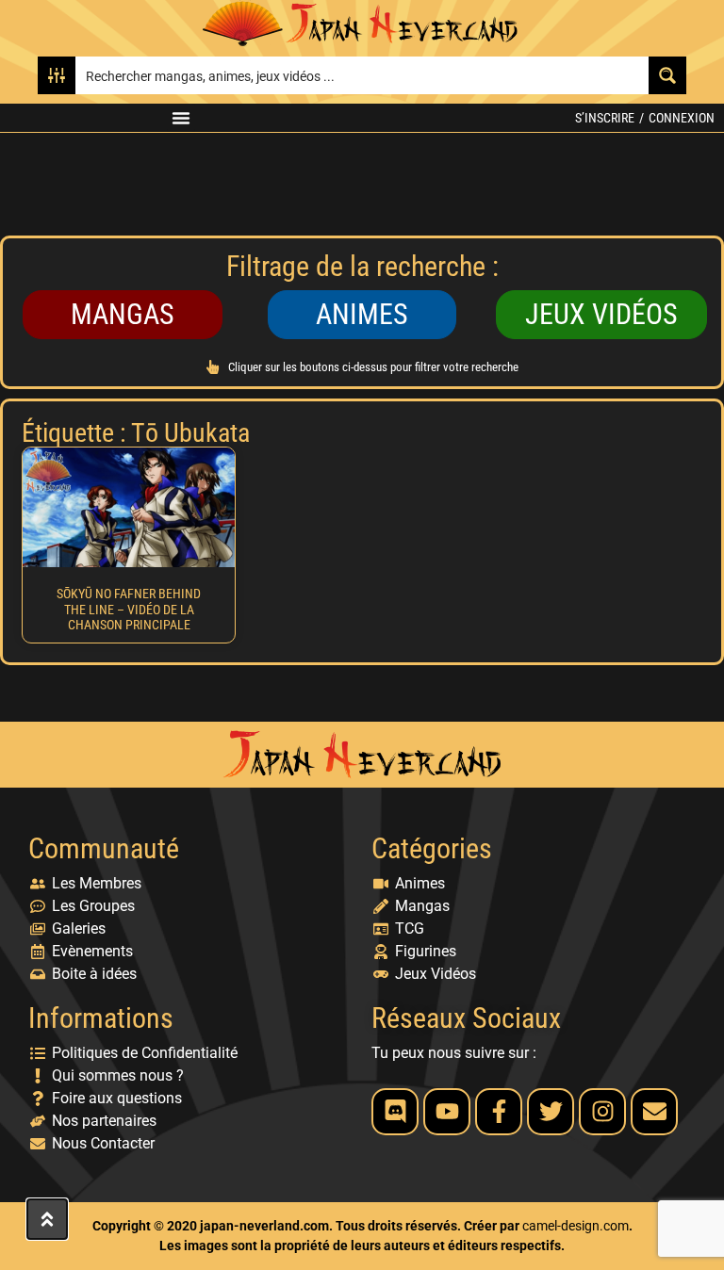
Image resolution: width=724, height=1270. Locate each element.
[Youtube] (446, 1111)
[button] (181, 118)
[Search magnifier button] (667, 75)
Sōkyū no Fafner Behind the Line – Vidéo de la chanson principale (129, 609)
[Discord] (395, 1111)
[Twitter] (550, 1111)
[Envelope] (654, 1111)
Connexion (682, 117)
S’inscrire (604, 117)
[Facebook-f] (498, 1111)
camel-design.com (575, 1225)
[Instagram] (602, 1111)
